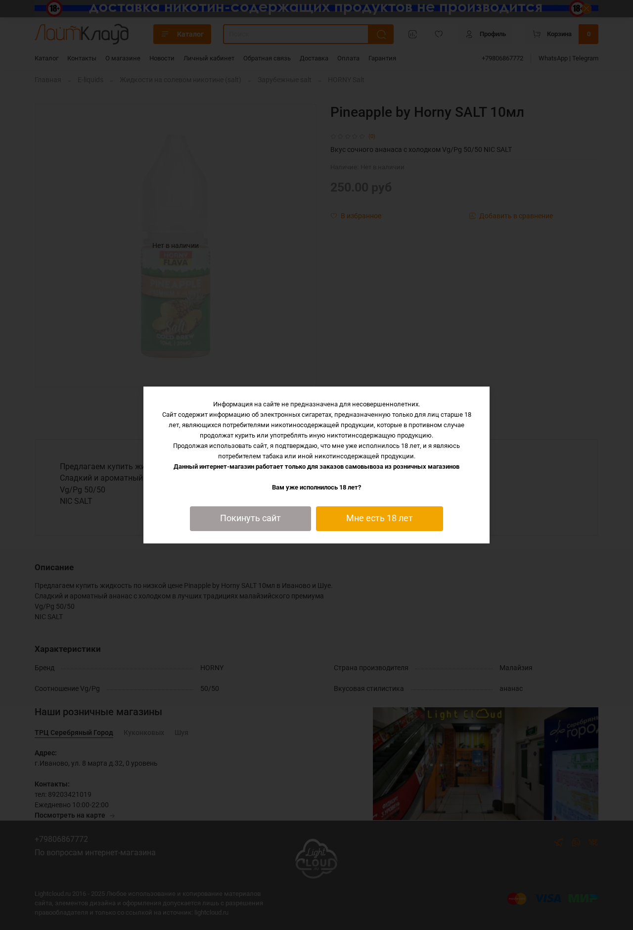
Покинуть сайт (250, 518)
